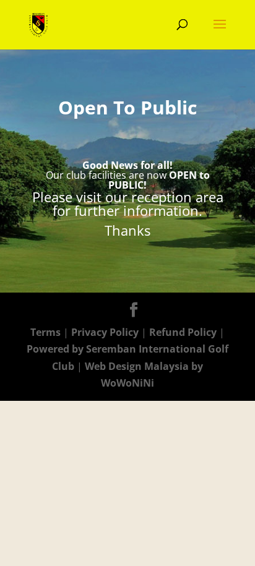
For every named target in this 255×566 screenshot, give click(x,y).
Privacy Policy (106, 332)
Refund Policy (184, 332)
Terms (45, 332)
